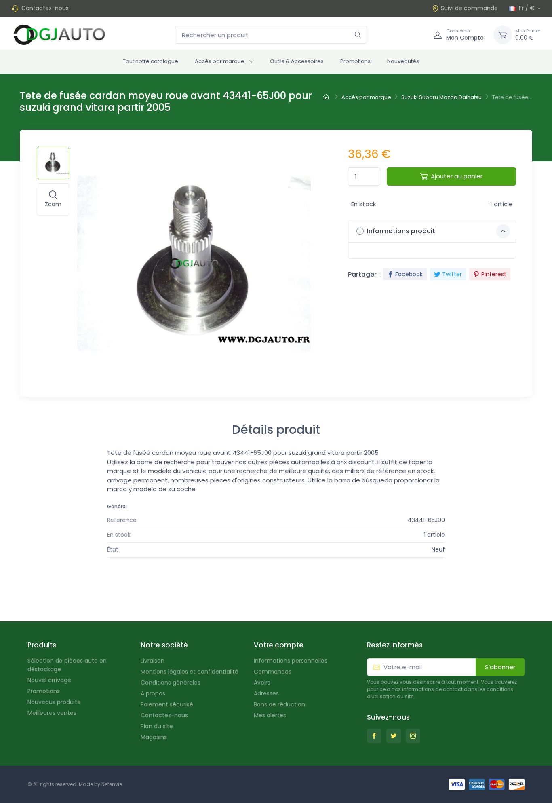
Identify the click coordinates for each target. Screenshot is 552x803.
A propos (153, 693)
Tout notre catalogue (150, 61)
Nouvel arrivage (49, 680)
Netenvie (111, 784)
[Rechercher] (358, 35)
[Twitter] (393, 736)
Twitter (452, 274)
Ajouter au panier (456, 176)
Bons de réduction (279, 704)
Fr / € (526, 8)
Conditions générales (170, 682)
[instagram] (413, 736)
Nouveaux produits (53, 702)
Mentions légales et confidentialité (189, 672)
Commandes (272, 672)
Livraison (152, 661)
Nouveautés (403, 61)
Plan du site (157, 726)
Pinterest (493, 274)
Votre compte (278, 645)
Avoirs (262, 682)
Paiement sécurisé (167, 704)
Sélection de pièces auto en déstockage (67, 665)
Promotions (355, 61)
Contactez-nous (45, 8)
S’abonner (500, 667)
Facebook (409, 274)
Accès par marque (219, 61)
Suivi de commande (469, 8)
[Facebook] (374, 736)
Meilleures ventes (51, 713)
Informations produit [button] (400, 231)
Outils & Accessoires (297, 61)
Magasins (154, 737)
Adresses (266, 693)
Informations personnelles (290, 661)
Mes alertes (270, 715)
